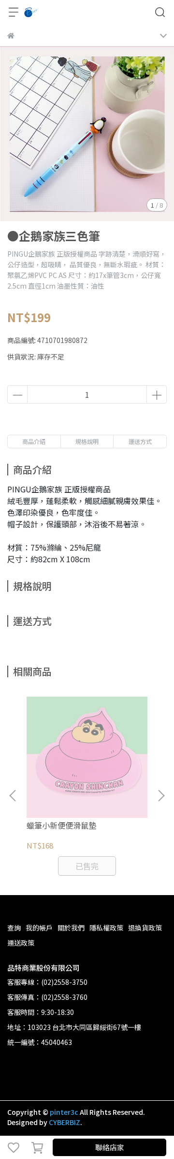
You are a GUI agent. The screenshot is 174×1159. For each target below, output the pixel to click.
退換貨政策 (145, 927)
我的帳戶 (39, 927)
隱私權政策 (106, 927)
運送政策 (20, 942)
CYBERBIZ (64, 1122)
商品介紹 (33, 441)
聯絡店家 (109, 1147)
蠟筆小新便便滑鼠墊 (61, 825)
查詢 (14, 927)
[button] (161, 795)
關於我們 (71, 927)
